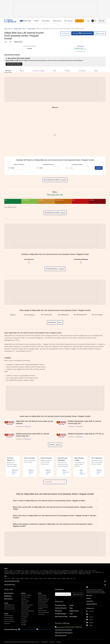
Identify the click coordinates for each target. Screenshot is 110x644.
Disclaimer (52, 642)
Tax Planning (24, 616)
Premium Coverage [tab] (38, 71)
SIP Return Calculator (43, 601)
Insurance (23, 618)
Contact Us (89, 601)
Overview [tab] (8, 70)
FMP (10, 41)
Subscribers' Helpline (26, 595)
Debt (5, 41)
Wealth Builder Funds (9, 605)
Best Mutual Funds (42, 597)
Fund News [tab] (82, 71)
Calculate (98, 168)
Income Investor (25, 614)
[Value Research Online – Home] (10, 20)
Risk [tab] (54, 71)
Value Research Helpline (27, 605)
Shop (71, 608)
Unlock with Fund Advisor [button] (14, 64)
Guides (71, 605)
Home (6, 28)
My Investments (9, 593)
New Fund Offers (42, 603)
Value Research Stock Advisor (64, 632)
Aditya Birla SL (32, 28)
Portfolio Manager (42, 595)
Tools (39, 593)
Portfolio (36, 20)
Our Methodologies (60, 613)
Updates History (74, 611)
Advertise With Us (91, 604)
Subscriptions (8, 599)
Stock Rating (73, 616)
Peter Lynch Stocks (8, 619)
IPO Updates (24, 620)
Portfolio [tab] (67, 71)
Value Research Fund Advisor (63, 630)
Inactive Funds (41, 614)
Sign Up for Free (77, 594)
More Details (52, 322)
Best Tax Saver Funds (9, 609)
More (66, 20)
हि (95, 20)
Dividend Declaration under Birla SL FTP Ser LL (86, 434)
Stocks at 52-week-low (9, 621)
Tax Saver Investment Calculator (43, 607)
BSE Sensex (7, 623)
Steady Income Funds (9, 607)
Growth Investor (25, 613)
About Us (89, 595)
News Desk (28, 426)
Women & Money (25, 601)
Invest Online (65, 33)
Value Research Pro (60, 635)
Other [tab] (96, 71)
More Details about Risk (52, 212)
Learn (71, 613)
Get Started (23, 599)
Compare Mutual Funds (43, 599)
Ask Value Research (61, 608)
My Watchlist (8, 596)
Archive (23, 593)
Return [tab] (22, 71)
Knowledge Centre (60, 605)
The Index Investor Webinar (27, 611)
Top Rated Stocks (8, 615)
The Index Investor (25, 597)
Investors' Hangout (25, 607)
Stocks (54, 20)
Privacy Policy (44, 642)
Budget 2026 (24, 603)
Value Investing (24, 609)
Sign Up (101, 20)
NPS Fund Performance (43, 612)
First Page (23, 624)
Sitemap (58, 642)
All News (52, 444)
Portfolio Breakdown (52, 268)
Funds (43, 20)
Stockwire (23, 622)
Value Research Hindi (61, 616)
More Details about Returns (52, 179)
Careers (88, 598)
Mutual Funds (18, 28)
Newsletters (58, 611)
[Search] (88, 20)
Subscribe (79, 20)
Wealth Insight (27, 20)
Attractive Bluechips (8, 617)
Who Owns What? (42, 610)
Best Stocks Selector (43, 605)
